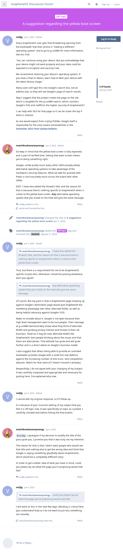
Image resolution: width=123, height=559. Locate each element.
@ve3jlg (21, 435)
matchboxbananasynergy (36, 251)
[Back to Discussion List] (4, 4)
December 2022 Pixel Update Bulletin (36, 128)
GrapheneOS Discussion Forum (32, 4)
